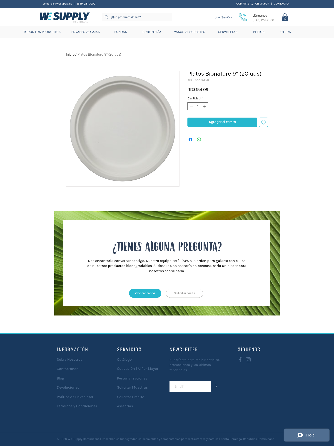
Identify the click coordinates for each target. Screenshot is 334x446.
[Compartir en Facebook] (190, 139)
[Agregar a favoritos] (263, 122)
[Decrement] (191, 106)
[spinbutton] (198, 106)
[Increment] (205, 106)
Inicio (70, 54)
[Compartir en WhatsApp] (199, 139)
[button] (285, 17)
